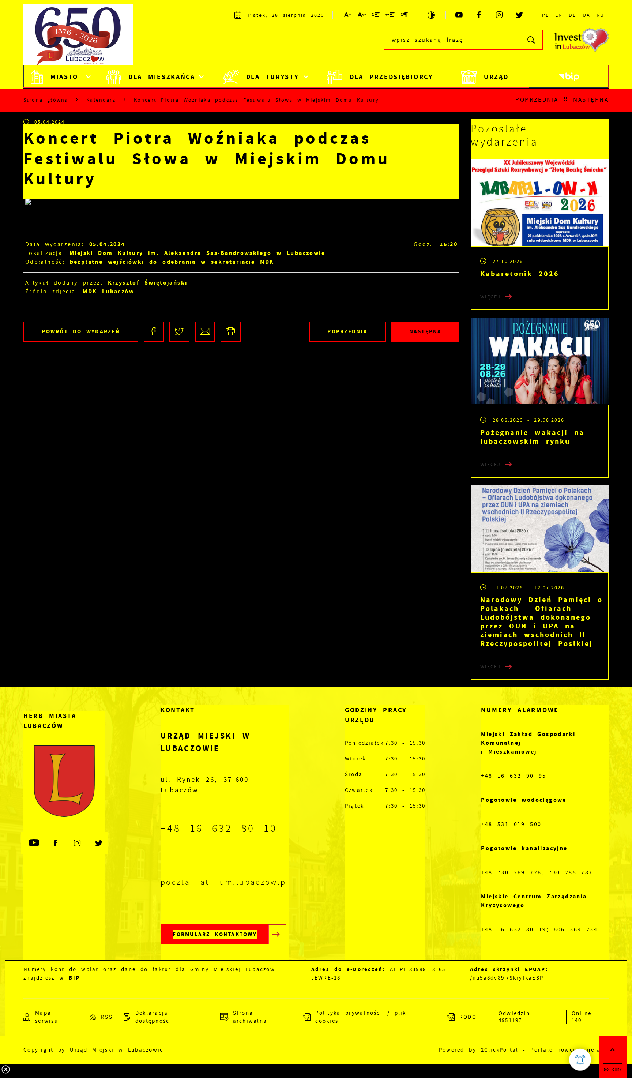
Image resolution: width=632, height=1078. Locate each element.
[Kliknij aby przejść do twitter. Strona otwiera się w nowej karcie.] (520, 15)
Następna (591, 100)
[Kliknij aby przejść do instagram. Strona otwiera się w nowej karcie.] (500, 15)
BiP (569, 76)
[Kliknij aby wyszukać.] (532, 40)
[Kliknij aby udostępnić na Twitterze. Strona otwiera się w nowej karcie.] (179, 332)
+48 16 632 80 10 (219, 828)
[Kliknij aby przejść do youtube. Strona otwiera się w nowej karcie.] (459, 15)
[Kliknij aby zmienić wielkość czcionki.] (348, 16)
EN (559, 15)
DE (572, 15)
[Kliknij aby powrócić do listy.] (566, 100)
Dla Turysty (272, 76)
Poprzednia (536, 100)
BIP (74, 977)
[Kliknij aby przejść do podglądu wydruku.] (231, 332)
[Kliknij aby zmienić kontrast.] (432, 15)
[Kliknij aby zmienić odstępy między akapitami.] (404, 16)
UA (586, 15)
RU (600, 15)
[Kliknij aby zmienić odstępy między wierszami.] (376, 16)
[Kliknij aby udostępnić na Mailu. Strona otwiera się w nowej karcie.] (205, 332)
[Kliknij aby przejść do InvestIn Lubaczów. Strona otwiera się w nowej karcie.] (581, 40)
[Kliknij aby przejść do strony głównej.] (81, 38)
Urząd (496, 76)
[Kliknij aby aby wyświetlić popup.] (580, 1060)
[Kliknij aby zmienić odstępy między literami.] (362, 16)
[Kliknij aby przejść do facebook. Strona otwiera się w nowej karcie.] (479, 15)
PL (545, 15)
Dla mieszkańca (161, 76)
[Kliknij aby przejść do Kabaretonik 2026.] (540, 202)
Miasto (64, 76)
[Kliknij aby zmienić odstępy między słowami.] (390, 16)
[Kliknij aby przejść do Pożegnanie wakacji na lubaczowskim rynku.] (540, 361)
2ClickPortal (500, 1050)
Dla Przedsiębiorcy (391, 76)
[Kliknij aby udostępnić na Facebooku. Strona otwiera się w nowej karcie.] (154, 332)
